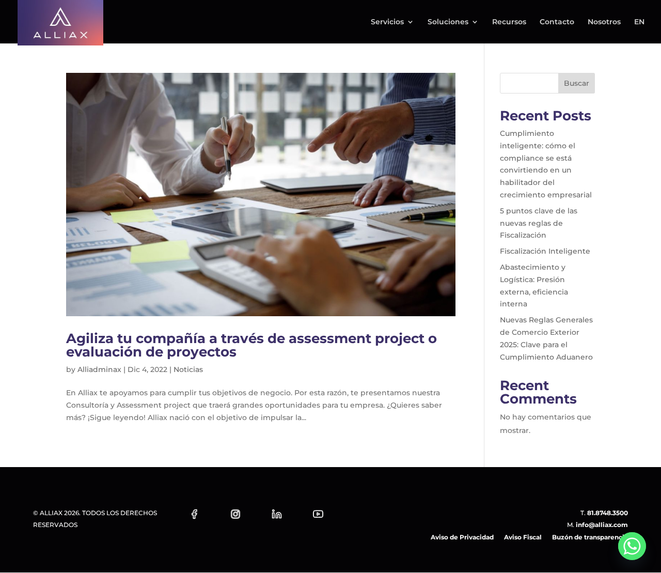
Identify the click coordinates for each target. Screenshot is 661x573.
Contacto (557, 22)
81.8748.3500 (607, 513)
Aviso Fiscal (523, 537)
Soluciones (448, 22)
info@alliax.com (602, 525)
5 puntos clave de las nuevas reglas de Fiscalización (538, 223)
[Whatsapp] (632, 546)
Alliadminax (99, 369)
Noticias (188, 369)
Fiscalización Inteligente (545, 251)
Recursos (509, 22)
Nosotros (604, 22)
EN (639, 22)
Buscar (576, 83)
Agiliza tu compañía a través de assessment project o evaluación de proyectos (251, 345)
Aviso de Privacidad (462, 537)
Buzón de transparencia (590, 537)
